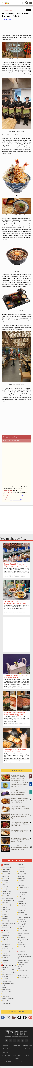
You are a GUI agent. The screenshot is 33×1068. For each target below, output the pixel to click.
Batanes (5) (21, 949)
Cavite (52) (21, 880)
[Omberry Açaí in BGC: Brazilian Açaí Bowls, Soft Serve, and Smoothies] (16, 673)
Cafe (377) (5, 979)
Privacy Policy (16, 1045)
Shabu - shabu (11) (7, 948)
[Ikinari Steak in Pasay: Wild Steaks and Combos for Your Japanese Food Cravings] (5, 851)
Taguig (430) (21, 946)
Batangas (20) (22, 874)
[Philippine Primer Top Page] (5, 5)
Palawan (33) (21, 919)
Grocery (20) (5, 996)
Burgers (6, 761)
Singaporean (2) (6, 927)
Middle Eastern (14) (7, 898)
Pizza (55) (5, 939)
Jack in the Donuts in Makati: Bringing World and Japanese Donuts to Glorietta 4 (19, 784)
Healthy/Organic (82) (8, 998)
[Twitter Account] (8, 1019)
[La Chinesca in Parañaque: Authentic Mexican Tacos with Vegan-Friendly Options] (16, 599)
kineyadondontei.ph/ (15, 500)
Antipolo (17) (21, 867)
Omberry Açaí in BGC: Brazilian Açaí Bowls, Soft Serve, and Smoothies (16, 677)
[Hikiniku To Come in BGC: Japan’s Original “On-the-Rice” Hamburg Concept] (5, 843)
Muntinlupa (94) (22, 915)
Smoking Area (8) (22, 970)
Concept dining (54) (7, 981)
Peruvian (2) (5, 925)
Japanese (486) (6, 891)
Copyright (5, 1048)
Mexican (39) (5, 896)
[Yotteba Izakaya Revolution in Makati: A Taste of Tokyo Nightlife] (5, 819)
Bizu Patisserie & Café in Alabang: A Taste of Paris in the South (20, 808)
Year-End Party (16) (23, 977)
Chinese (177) (6, 871)
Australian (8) (6, 869)
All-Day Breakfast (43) (8, 969)
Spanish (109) (6, 902)
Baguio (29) (21, 869)
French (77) (5, 878)
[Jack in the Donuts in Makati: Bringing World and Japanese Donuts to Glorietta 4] (5, 788)
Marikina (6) (21, 912)
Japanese (23, 576)
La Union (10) (21, 899)
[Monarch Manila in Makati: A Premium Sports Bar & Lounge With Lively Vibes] (5, 827)
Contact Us (27, 1048)
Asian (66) (5, 911)
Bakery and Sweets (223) (9, 972)
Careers (16, 1048)
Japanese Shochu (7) (23, 962)
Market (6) (5, 1001)
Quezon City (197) (23, 930)
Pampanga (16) (22, 921)
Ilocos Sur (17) (22, 894)
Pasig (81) (20, 928)
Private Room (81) (23, 964)
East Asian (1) (6, 918)
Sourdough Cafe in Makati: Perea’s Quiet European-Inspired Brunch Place (19, 792)
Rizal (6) (20, 935)
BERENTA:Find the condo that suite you (5, 1056)
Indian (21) (5, 886)
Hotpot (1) (5, 937)
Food (10, 19)
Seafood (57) (5, 946)
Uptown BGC (17, 576)
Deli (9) (4, 987)
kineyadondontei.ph (15, 498)
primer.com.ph (15, 1061)
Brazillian (14, 687)
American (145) (6, 867)
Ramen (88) (5, 942)
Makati (16, 723)
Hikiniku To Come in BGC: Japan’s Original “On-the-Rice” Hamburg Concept (20, 839)
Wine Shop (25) (6, 1003)
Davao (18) (21, 885)
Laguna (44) (21, 901)
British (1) (5, 916)
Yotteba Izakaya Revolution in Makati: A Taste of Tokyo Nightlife (20, 816)
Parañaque (10, 612)
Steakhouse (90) (6, 951)
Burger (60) (5, 932)
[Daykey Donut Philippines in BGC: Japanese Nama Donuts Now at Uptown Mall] (16, 562)
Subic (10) (20, 942)
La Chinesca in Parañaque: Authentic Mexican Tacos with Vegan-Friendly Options (16, 603)
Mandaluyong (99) (23, 908)
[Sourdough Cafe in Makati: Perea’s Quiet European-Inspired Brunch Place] (5, 796)
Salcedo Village (11, 723)
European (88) (6, 874)
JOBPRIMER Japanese (27, 1056)
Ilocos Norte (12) (22, 892)
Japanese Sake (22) (23, 960)
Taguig (9, 575)
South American (22, 612)
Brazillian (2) (5, 914)
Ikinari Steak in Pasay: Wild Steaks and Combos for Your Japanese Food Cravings (19, 847)
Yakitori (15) (5, 960)
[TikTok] (19, 1019)
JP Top (20, 3)
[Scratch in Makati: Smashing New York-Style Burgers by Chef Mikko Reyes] (5, 804)
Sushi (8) (4, 953)
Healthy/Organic (7, 687)
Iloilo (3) (20, 896)
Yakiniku (21, 723)
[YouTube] (26, 1040)
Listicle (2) (5, 967)
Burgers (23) (5, 935)
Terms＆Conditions (27, 1045)
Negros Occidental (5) (24, 917)
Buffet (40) (5, 976)
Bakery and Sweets (16, 575)
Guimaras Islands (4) (23, 887)
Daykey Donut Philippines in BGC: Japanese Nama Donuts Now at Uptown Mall (15, 566)
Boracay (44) (21, 878)
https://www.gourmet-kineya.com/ (18, 496)
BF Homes (15, 612)
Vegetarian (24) (22, 975)
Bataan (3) (21, 871)
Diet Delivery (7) (6, 989)
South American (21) (8, 900)
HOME (5, 19)
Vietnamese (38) (7, 909)
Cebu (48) (20, 883)
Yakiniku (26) (5, 958)
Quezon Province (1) (23, 933)
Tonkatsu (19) (6, 955)
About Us (5, 1045)
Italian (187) (5, 889)
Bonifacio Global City (8, 576)
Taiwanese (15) (6, 905)
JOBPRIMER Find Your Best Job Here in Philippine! (16, 1057)
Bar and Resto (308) (7, 974)
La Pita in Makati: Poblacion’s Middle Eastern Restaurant (19, 831)
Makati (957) (21, 905)
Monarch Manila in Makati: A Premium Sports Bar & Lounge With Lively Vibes (20, 823)
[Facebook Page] (3, 1018)
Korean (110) (6, 893)
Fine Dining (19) (6, 991)
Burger (23, 760)
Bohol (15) (21, 876)
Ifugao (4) (20, 889)
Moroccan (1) (6, 921)
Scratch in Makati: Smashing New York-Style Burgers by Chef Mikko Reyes (19, 800)
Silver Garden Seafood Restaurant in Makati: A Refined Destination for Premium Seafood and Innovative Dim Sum (18, 778)
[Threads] (25, 1019)
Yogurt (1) (5, 962)
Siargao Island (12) (23, 940)
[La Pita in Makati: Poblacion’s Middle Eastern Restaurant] (5, 835)
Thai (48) (4, 907)
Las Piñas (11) (22, 903)
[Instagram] (14, 1018)
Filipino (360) (5, 876)
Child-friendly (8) (22, 954)
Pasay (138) (21, 926)
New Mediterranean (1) (8, 923)
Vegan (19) (21, 973)
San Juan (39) (21, 937)
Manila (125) (21, 910)
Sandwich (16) (6, 944)
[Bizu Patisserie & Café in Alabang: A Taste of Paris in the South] (5, 811)
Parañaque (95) (22, 924)
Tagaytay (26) (22, 944)
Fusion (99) (5, 880)
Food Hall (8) (5, 994)
